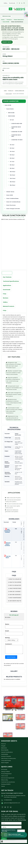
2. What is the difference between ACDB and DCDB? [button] (14, 582)
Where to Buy (4, 780)
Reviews (5, 298)
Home (3, 19)
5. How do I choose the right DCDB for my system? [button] (14, 591)
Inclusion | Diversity (6, 756)
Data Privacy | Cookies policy (8, 758)
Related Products (8, 306)
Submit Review (11, 657)
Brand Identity (4, 750)
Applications (7, 285)
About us (3, 743)
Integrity (3, 745)
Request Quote (6, 42)
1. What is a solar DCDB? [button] (14, 579)
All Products (4, 769)
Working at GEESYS (5, 784)
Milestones (4, 748)
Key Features (7, 277)
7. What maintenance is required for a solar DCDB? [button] (14, 597)
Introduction (7, 273)
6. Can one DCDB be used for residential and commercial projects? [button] (14, 594)
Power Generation (19, 19)
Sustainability (4, 754)
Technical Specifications (11, 281)
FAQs (4, 294)
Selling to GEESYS (5, 771)
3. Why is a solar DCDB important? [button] (14, 585)
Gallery (5, 3)
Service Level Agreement (7, 778)
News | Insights (5, 762)
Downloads (12, 3)
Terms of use (4, 775)
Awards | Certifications (7, 752)
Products (9, 19)
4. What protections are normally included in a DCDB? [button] (14, 588)
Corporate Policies (6, 760)
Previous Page (6, 16)
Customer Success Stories (8, 782)
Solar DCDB (6, 22)
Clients (3, 786)
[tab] (14, 579)
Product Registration (6, 773)
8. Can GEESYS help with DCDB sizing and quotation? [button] (14, 600)
